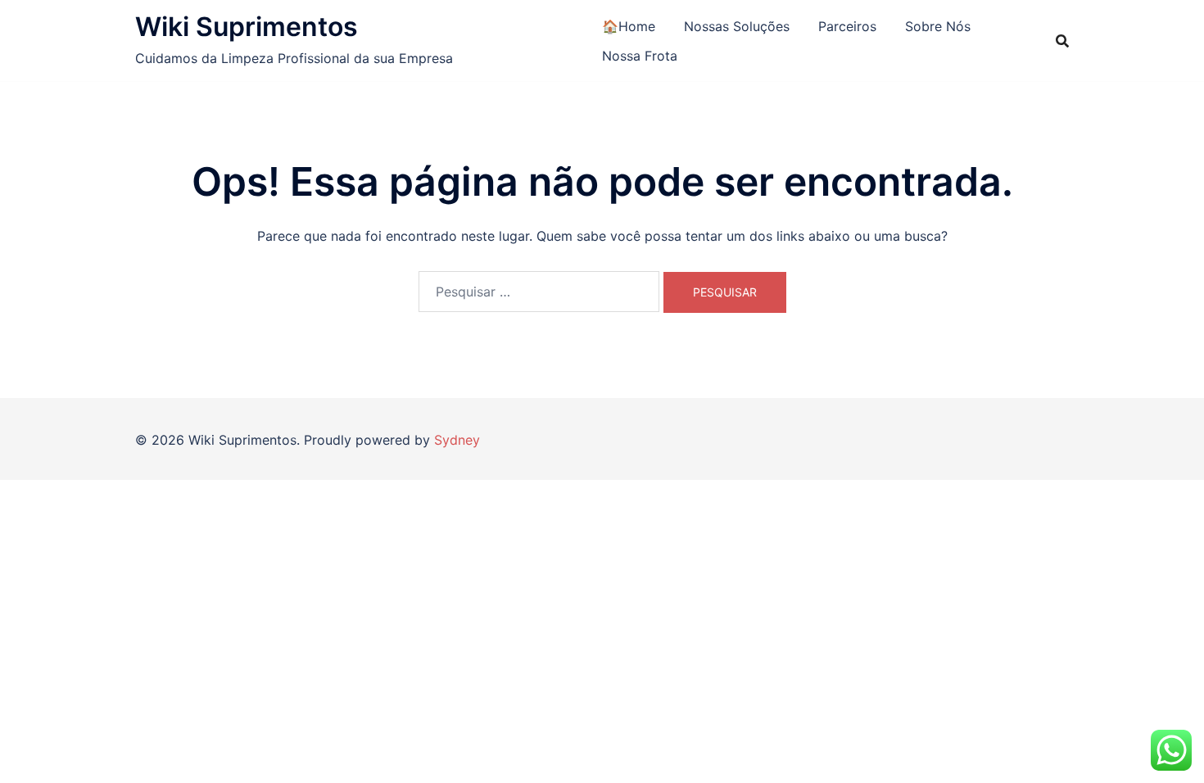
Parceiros (847, 26)
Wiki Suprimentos (246, 27)
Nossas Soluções (737, 26)
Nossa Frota (639, 56)
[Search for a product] (1062, 41)
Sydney (457, 440)
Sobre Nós (938, 26)
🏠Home (628, 26)
